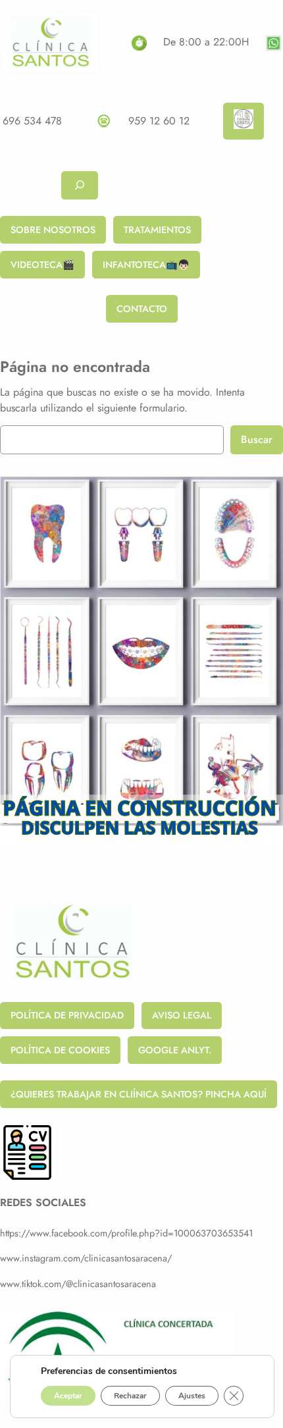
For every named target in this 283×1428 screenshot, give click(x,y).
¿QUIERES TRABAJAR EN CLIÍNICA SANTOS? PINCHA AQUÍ (139, 1094)
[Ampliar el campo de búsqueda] (79, 185)
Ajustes (191, 1395)
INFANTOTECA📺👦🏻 (146, 264)
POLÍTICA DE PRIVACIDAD (67, 1015)
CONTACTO (141, 308)
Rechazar (130, 1395)
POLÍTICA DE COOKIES (60, 1050)
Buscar (256, 439)
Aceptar (68, 1395)
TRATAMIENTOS (157, 229)
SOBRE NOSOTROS (53, 229)
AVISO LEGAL (181, 1015)
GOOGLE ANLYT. (174, 1050)
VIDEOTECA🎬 (42, 264)
